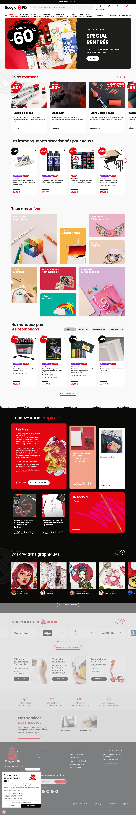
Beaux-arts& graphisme (20, 218)
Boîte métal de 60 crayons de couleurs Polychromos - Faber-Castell (82, 371)
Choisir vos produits (55, 382)
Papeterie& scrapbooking (90, 270)
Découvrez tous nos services (29, 737)
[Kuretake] (24, 633)
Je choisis (21, 679)
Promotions (70, 329)
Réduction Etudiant (76, 754)
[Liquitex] (53, 633)
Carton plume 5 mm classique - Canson (111, 370)
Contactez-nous (43, 754)
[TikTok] (56, 791)
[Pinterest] (47, 791)
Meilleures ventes (99, 329)
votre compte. (90, 2)
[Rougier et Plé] (12, 755)
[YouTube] (43, 791)
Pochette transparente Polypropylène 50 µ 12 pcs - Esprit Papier (52, 371)
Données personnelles (98, 804)
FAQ (38, 758)
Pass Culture (74, 758)
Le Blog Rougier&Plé (76, 764)
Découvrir (16, 128)
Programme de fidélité (77, 761)
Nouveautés (83, 329)
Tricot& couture (18, 270)
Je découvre (98, 679)
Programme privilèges (77, 751)
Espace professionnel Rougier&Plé (111, 764)
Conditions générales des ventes (79, 804)
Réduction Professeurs (110, 760)
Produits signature (116, 329)
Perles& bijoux (95, 244)
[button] (118, 7)
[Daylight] (82, 633)
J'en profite (93, 58)
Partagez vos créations (68, 605)
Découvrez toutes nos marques (68, 647)
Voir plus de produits (68, 393)
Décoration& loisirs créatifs (100, 218)
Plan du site (125, 804)
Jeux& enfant (47, 297)
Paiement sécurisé (113, 804)
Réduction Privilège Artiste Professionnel (111, 755)
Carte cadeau (42, 751)
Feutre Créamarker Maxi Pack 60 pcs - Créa (24, 370)
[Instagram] (52, 791)
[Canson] (112, 633)
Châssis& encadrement (71, 231)
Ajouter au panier (26, 191)
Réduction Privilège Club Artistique (114, 751)
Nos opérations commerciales (51, 270)
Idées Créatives (75, 768)
